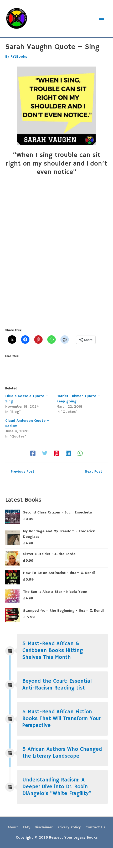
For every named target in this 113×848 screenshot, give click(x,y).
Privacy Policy (69, 827)
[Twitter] (44, 453)
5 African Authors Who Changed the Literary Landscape (62, 752)
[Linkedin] (68, 453)
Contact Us (95, 827)
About (13, 827)
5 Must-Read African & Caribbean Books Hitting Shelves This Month (52, 651)
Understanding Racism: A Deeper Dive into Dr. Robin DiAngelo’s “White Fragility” (56, 787)
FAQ (26, 827)
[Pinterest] (56, 453)
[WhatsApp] (80, 453)
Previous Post (20, 471)
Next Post (96, 471)
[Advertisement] (56, 256)
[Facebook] (32, 453)
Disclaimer (44, 827)
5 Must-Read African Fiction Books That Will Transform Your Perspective (61, 719)
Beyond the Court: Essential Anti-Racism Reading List (57, 684)
